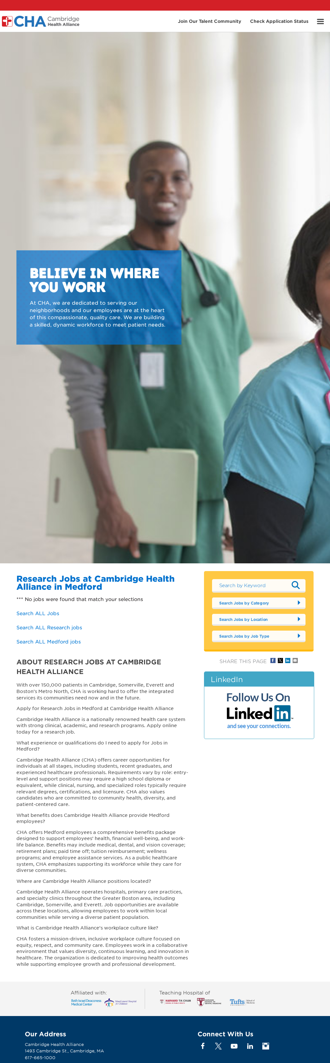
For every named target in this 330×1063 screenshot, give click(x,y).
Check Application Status (279, 20)
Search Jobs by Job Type (244, 636)
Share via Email (295, 660)
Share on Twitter (280, 660)
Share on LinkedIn (287, 660)
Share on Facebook (273, 660)
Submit (296, 585)
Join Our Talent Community (209, 20)
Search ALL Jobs (37, 613)
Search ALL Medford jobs (48, 641)
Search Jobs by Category (244, 602)
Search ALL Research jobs (49, 627)
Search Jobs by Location (243, 619)
